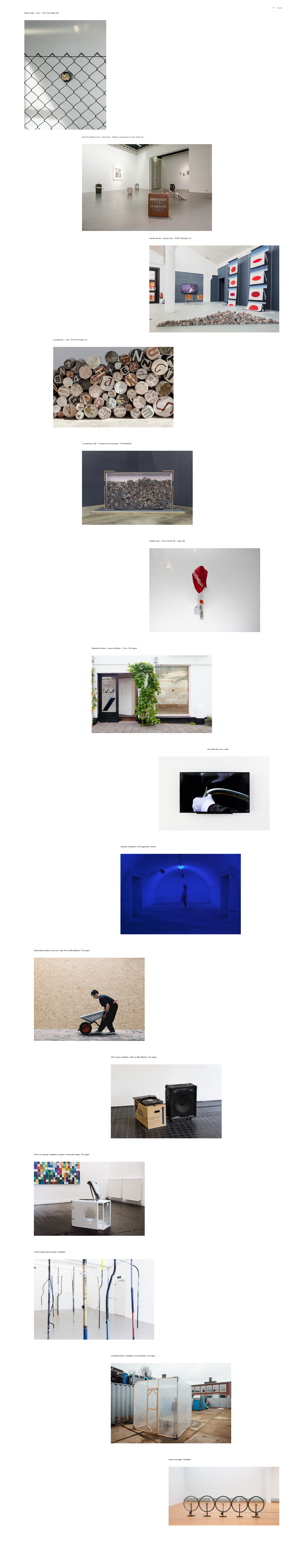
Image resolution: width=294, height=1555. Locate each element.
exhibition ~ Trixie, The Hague (125, 648)
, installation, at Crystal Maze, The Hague (133, 1355)
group (102, 648)
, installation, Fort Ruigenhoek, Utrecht (138, 846)
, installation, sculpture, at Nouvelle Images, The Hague (61, 1154)
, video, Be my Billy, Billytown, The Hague (61, 950)
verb (208, 749)
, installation (180, 1459)
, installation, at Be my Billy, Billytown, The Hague (134, 1057)
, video (219, 749)
